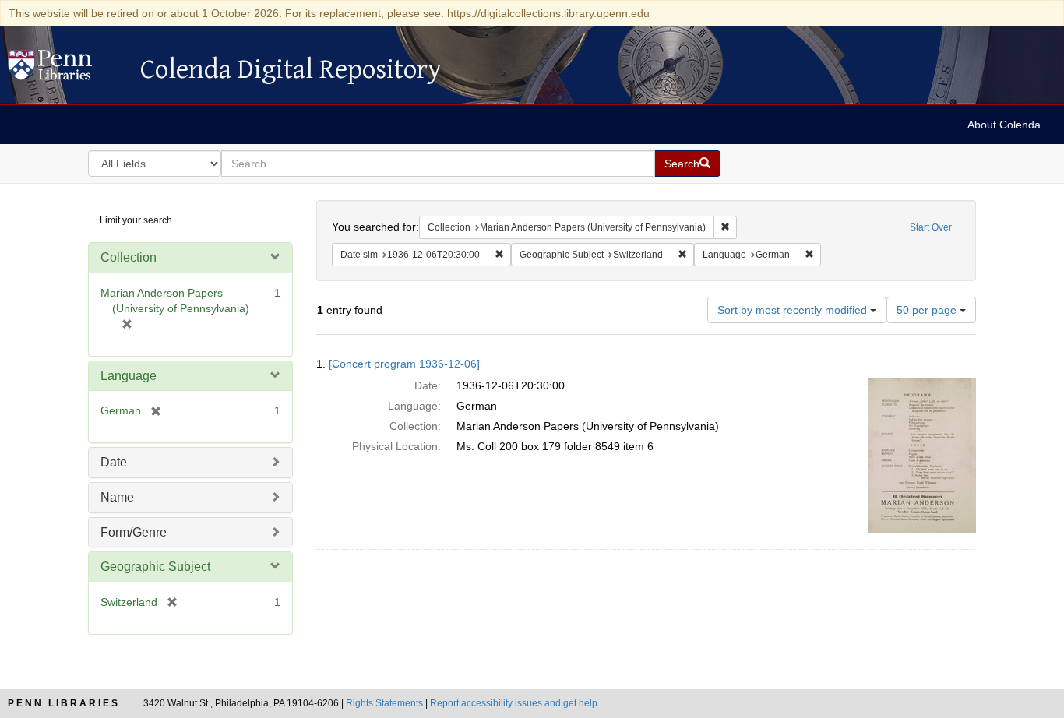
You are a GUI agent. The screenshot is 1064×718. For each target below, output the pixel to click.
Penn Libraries (64, 703)
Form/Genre (133, 532)
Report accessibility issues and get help (513, 703)
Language (128, 375)
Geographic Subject (155, 566)
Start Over (931, 227)
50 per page (928, 310)
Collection (128, 257)
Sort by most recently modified (793, 310)
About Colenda (1004, 124)
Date (113, 462)
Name (117, 497)
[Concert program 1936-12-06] (404, 363)
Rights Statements (384, 703)
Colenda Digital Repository (66, 69)
